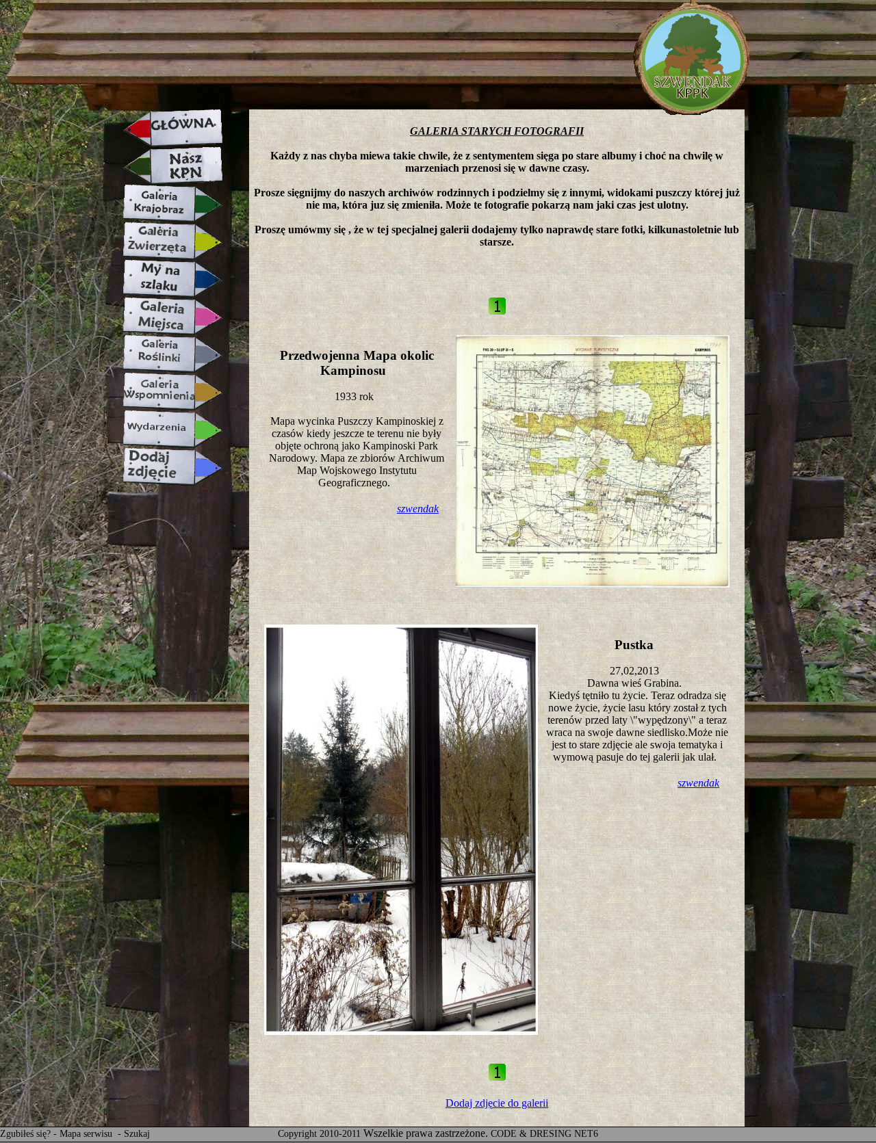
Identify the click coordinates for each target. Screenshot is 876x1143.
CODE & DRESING (531, 1134)
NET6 (586, 1134)
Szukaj (137, 1134)
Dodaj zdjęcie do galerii (497, 1103)
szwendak (418, 508)
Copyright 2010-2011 (319, 1134)
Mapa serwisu (87, 1134)
